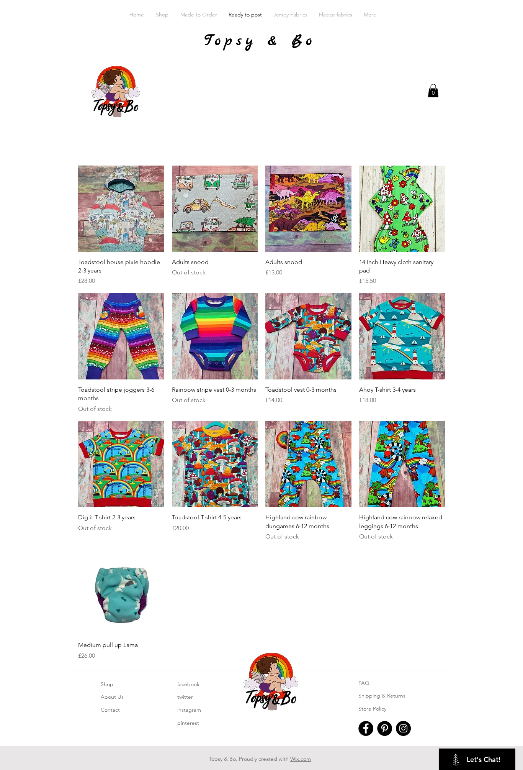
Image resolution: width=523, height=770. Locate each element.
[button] (433, 90)
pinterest (188, 722)
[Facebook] (365, 728)
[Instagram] (403, 728)
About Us (112, 696)
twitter (185, 696)
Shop (107, 684)
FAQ (363, 683)
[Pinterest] (384, 728)
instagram (189, 709)
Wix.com (300, 758)
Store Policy (372, 708)
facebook (188, 684)
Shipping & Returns (381, 695)
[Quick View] (121, 209)
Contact (110, 709)
